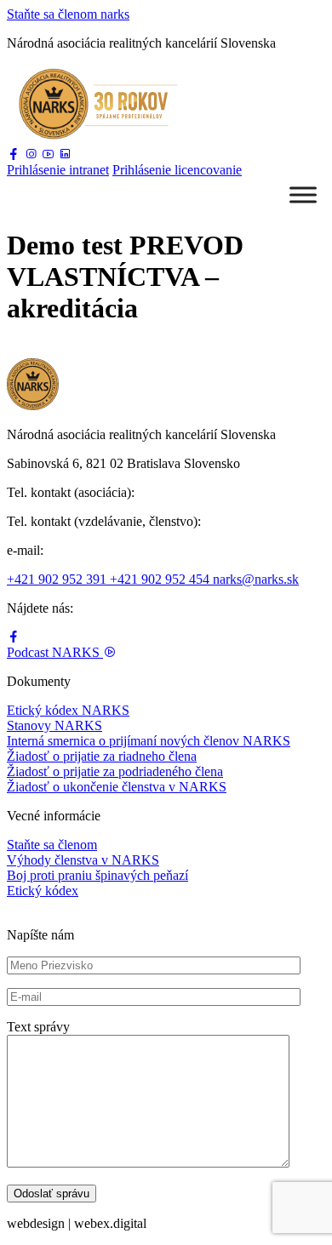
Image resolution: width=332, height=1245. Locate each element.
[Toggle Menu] (303, 194)
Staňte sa (68, 14)
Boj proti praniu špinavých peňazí (97, 875)
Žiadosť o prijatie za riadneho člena (102, 756)
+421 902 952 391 (58, 579)
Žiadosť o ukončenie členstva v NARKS (116, 787)
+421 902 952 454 (161, 579)
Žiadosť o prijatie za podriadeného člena (115, 771)
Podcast (53, 652)
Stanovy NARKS (54, 725)
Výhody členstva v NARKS (83, 860)
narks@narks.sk (256, 579)
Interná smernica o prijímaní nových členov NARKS (148, 741)
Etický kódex (42, 890)
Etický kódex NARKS (68, 710)
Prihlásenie (58, 170)
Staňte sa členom (52, 844)
